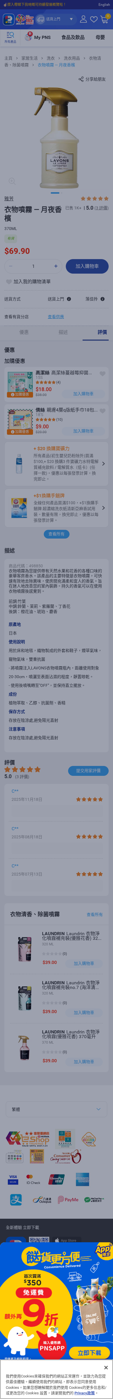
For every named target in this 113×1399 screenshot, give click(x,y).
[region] (56, 1379)
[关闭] (106, 1367)
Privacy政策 (84, 1393)
